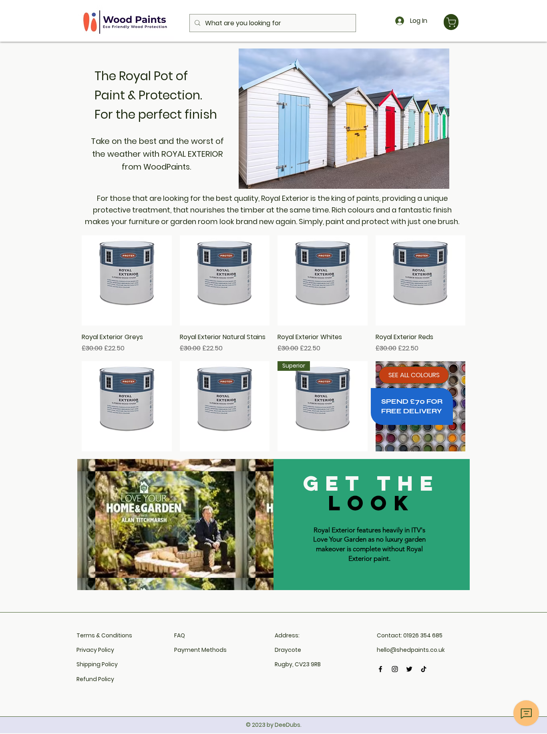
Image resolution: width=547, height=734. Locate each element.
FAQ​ (179, 635)
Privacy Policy (95, 650)
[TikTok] (424, 669)
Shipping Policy (97, 664)
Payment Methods (200, 650)
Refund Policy (95, 679)
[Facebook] (380, 669)
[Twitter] (409, 669)
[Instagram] (395, 669)
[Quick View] (127, 280)
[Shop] (451, 22)
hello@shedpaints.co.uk (411, 650)
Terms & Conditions (104, 635)
